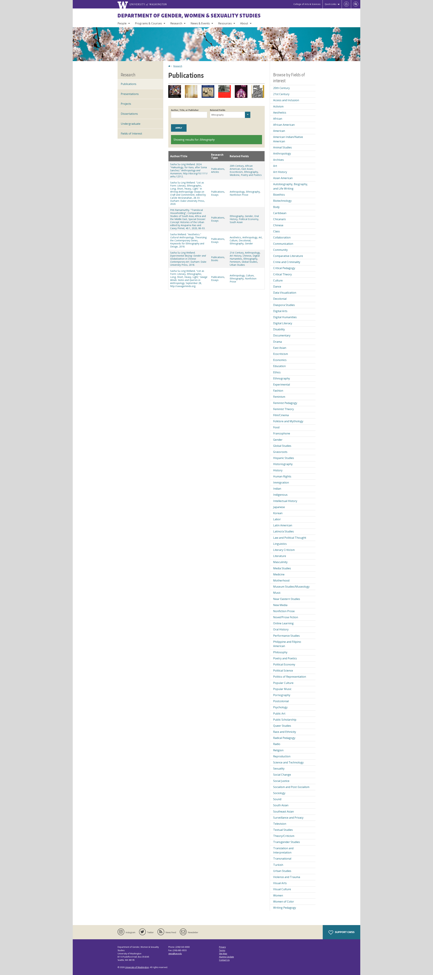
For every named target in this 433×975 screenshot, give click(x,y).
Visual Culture (282, 889)
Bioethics (279, 194)
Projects (126, 104)
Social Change (282, 774)
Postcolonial (281, 701)
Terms (222, 950)
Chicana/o (279, 219)
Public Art (279, 713)
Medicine (235, 175)
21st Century (237, 252)
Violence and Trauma (286, 877)
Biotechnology (282, 201)
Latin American (282, 525)
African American (284, 125)
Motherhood (281, 580)
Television (279, 824)
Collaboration (282, 237)
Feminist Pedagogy (285, 403)
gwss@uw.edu (175, 953)
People (122, 23)
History (277, 470)
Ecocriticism (236, 171)
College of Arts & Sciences (307, 4)
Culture (233, 240)
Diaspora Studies (284, 305)
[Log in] (346, 4)
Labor (277, 519)
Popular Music (282, 689)
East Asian (247, 168)
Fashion (278, 390)
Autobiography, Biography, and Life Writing (290, 186)
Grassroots (280, 452)
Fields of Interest (131, 133)
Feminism (235, 261)
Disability (279, 329)
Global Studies (249, 261)
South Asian (236, 222)
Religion (278, 750)
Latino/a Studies (283, 531)
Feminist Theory (283, 409)
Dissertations (129, 114)
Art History (235, 255)
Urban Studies (237, 264)
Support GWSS (344, 932)
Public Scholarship (284, 719)
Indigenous (280, 495)
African (277, 118)
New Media (280, 605)
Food (276, 427)
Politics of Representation (289, 676)
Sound (277, 799)
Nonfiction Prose (239, 194)
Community (280, 250)
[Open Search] (355, 4)
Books (214, 260)
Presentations (130, 94)
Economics (280, 360)
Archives (278, 160)
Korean (277, 513)
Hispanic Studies (283, 458)
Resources (225, 23)
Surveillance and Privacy (288, 817)
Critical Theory (282, 274)
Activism (278, 106)
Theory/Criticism (283, 836)
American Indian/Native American (288, 139)
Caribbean (279, 213)
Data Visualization (284, 292)
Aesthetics (235, 237)
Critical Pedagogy (284, 268)
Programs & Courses (148, 23)
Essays (215, 194)
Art (260, 237)
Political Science (283, 670)
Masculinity (280, 562)
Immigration (281, 482)
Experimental (281, 384)
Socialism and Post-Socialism (291, 787)
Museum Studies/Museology (291, 586)
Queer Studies (282, 726)
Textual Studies (283, 830)
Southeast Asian (283, 811)
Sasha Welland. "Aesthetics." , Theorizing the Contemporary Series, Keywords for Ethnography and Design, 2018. (188, 240)
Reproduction (281, 756)
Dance (277, 286)
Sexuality (278, 768)
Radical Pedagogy (284, 738)
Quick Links (330, 4)
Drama (277, 342)
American (279, 131)
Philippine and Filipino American (287, 644)
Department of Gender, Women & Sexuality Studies (189, 15)
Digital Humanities (285, 317)
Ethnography (251, 171)
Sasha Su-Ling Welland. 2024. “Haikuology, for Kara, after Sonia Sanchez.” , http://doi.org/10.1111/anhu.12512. (189, 170)
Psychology (280, 707)
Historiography (283, 464)
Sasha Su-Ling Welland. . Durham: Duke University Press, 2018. (188, 258)
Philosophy (280, 652)
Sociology (279, 793)
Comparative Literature (288, 256)
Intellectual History (285, 501)
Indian (277, 488)
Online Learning (283, 623)
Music (277, 593)
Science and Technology (288, 762)
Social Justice (281, 781)
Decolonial (244, 240)
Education (279, 366)
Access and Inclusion (286, 100)
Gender (249, 216)
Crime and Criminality (286, 262)
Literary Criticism (284, 550)
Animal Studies (282, 147)
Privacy (222, 947)
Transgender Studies (286, 842)
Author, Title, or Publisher (185, 110)
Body (276, 207)
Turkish (278, 865)
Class (276, 231)
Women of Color (283, 901)
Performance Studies (286, 636)
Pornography (281, 695)
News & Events (200, 23)
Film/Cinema (281, 415)
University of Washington (137, 967)
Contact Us (224, 960)
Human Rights (282, 476)
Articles (215, 171)
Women (278, 895)
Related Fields (217, 110)
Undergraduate (130, 124)
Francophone (281, 433)
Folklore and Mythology (288, 421)
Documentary (281, 335)
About (244, 23)
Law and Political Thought (289, 538)
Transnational (282, 858)
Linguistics (280, 544)
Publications (217, 168)
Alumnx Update (226, 956)
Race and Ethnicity (284, 732)
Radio (276, 744)
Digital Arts (280, 311)
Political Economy (248, 219)
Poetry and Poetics (251, 175)
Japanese (279, 507)
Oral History (281, 629)
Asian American (283, 178)
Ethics (277, 372)
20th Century (237, 165)
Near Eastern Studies (286, 599)
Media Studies (282, 568)
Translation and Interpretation (283, 850)
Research (176, 23)
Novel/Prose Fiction (285, 617)
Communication (283, 244)
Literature (279, 556)
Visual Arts (280, 883)
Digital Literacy (282, 323)
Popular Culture (283, 683)
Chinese (247, 255)
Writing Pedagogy (284, 908)
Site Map (223, 953)
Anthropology (237, 191)
